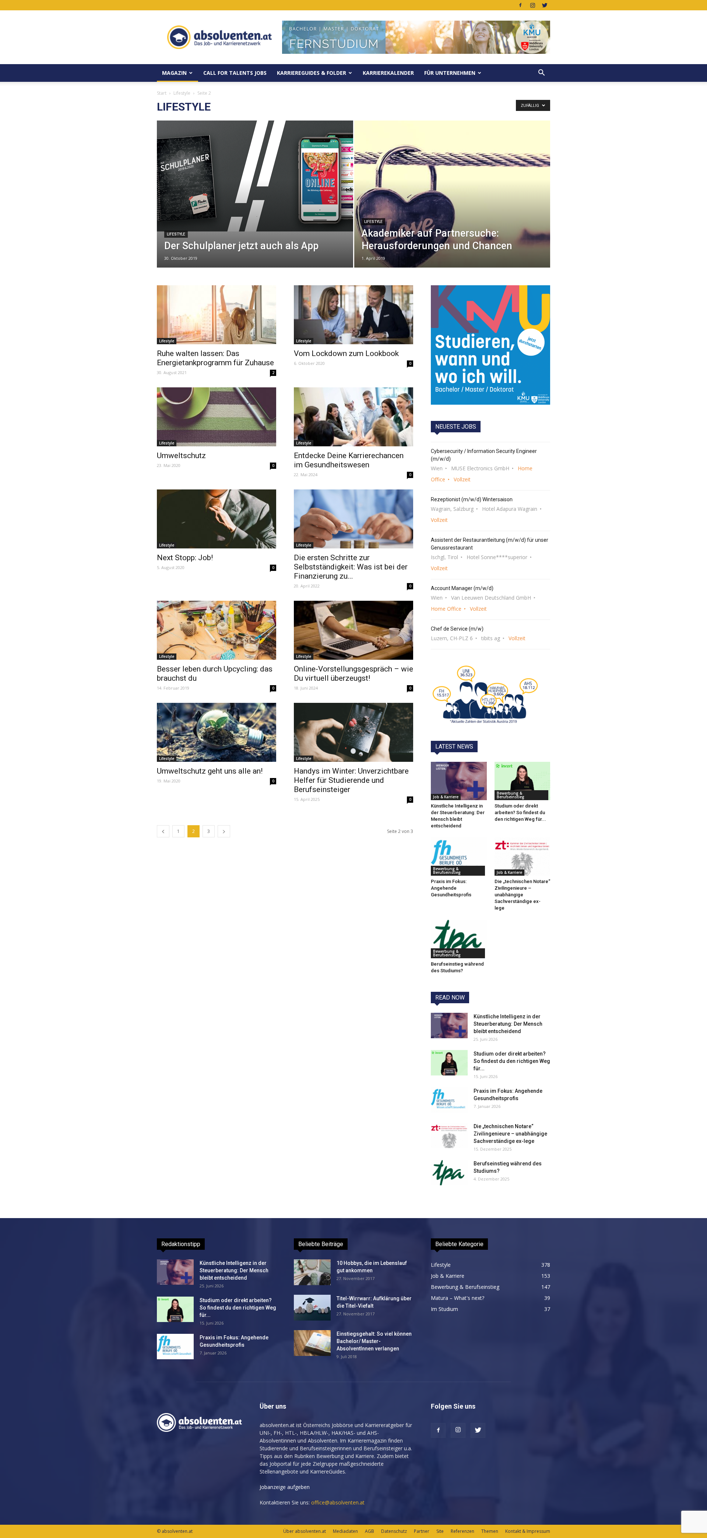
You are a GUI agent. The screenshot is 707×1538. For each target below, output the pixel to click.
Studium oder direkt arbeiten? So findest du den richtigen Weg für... (520, 812)
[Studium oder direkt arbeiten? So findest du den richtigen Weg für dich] (523, 781)
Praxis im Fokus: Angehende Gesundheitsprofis (451, 888)
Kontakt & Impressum (527, 1531)
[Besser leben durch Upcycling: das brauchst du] (216, 630)
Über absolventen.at (304, 1531)
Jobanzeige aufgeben (285, 1486)
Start (161, 93)
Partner (421, 1531)
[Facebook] (520, 5)
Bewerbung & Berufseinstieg (510, 795)
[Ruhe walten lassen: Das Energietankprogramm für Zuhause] (216, 314)
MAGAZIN (174, 72)
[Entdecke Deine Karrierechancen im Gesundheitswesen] (353, 416)
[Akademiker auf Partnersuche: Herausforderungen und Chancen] (452, 206)
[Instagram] (532, 5)
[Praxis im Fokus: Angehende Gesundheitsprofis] (459, 856)
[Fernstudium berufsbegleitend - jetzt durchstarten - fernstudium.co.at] (490, 345)
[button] (541, 73)
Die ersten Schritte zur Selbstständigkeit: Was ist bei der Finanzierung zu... (351, 566)
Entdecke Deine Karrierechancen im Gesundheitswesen (349, 460)
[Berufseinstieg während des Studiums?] (459, 939)
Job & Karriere (445, 796)
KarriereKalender (388, 72)
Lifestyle (181, 93)
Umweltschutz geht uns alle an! (210, 771)
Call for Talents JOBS (235, 72)
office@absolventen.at (338, 1502)
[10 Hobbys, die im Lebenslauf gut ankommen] (312, 1272)
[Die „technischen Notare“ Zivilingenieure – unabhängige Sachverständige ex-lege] (523, 856)
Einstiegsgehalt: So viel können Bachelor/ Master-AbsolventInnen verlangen (374, 1341)
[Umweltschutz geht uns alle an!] (216, 732)
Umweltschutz (181, 455)
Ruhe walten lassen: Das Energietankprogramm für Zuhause (215, 358)
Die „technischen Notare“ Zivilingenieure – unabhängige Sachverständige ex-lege (522, 895)
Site (440, 1531)
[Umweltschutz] (216, 416)
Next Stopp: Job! (185, 557)
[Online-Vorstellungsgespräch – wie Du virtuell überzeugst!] (353, 630)
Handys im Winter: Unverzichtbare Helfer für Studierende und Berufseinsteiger (351, 780)
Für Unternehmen (449, 72)
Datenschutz (394, 1531)
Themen (489, 1531)
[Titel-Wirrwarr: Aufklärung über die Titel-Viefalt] (312, 1308)
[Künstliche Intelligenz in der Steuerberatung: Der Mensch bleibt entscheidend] (459, 781)
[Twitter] (544, 5)
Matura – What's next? (457, 1297)
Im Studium (444, 1308)
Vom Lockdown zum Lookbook (346, 353)
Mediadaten (345, 1531)
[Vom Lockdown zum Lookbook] (353, 314)
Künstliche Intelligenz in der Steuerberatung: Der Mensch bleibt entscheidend (508, 1024)
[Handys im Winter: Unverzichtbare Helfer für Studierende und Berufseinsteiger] (353, 732)
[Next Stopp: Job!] (216, 518)
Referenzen (462, 1531)
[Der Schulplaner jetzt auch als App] (255, 176)
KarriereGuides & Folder (311, 72)
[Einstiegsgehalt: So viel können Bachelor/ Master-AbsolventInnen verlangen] (312, 1343)
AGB (369, 1531)
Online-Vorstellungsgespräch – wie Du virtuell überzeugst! (353, 674)
